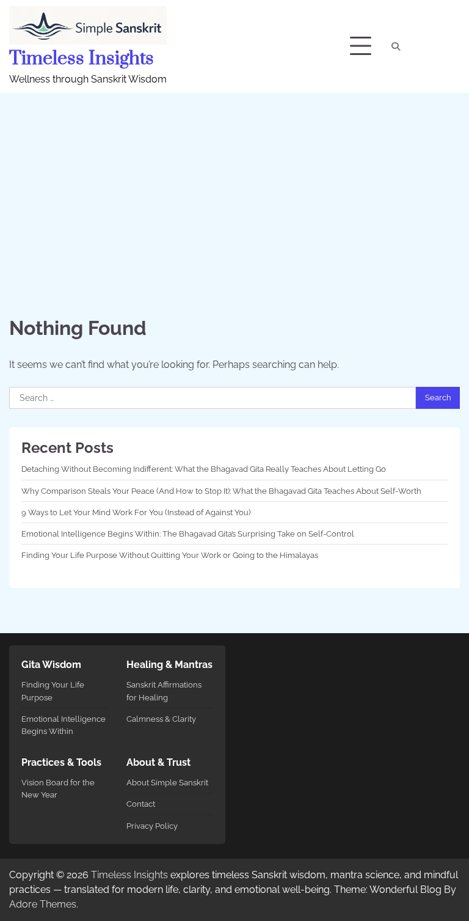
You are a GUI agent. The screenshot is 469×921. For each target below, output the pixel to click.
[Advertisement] (234, 184)
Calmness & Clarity (161, 719)
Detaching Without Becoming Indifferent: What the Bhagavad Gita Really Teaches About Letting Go (203, 469)
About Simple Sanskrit (167, 782)
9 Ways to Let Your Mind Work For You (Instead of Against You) (135, 512)
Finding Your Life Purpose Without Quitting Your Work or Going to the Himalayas (169, 555)
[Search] (396, 46)
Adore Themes (42, 904)
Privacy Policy (152, 826)
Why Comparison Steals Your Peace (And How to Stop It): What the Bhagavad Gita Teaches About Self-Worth (221, 491)
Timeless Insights (81, 58)
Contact (140, 804)
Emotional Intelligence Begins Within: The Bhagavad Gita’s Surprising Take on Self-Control (187, 533)
